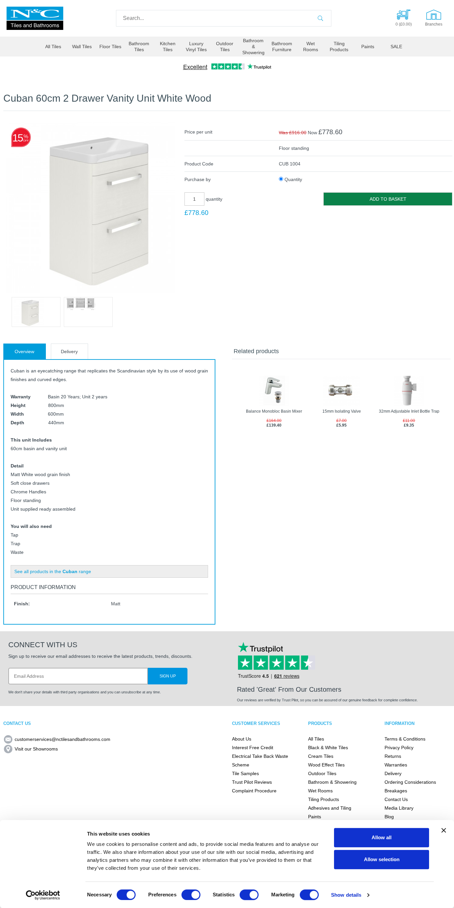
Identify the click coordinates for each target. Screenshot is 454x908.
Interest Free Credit (252, 747)
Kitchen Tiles (167, 46)
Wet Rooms (310, 46)
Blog (389, 816)
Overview (24, 351)
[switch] (190, 894)
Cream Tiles (320, 756)
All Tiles (53, 46)
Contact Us (396, 799)
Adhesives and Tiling (329, 808)
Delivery (69, 351)
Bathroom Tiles (139, 46)
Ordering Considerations (410, 782)
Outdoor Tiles (224, 46)
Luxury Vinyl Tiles (196, 46)
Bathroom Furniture (282, 46)
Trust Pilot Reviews (252, 782)
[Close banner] (443, 830)
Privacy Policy (399, 747)
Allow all (382, 837)
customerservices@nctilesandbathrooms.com (62, 739)
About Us (241, 739)
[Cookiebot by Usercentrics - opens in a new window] (43, 895)
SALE (396, 46)
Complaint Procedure (254, 790)
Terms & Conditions (405, 739)
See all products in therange (52, 571)
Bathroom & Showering (253, 46)
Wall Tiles (82, 46)
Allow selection (381, 859)
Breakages (396, 790)
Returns (393, 756)
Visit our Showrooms (36, 749)
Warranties (396, 764)
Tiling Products (339, 46)
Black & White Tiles (328, 747)
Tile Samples (245, 773)
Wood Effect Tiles (326, 764)
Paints (367, 46)
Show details (346, 895)
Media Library (399, 808)
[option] (36, 312)
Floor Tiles (110, 46)
